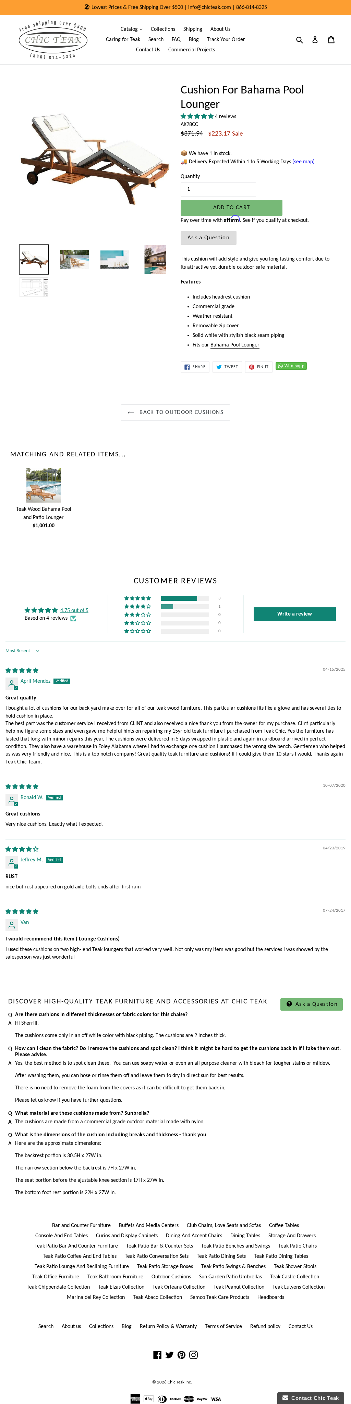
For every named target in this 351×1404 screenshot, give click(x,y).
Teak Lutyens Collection (299, 1287)
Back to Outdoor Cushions (180, 412)
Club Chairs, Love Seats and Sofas (224, 1225)
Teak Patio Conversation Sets (157, 1256)
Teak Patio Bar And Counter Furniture (76, 1246)
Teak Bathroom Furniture (115, 1277)
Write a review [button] (294, 614)
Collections (163, 29)
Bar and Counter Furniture (81, 1225)
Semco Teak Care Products (219, 1297)
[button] (198, 116)
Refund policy (265, 1326)
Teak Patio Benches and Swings (235, 1246)
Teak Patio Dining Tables (281, 1256)
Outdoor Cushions (171, 1277)
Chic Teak (176, 1382)
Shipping (192, 29)
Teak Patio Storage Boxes (165, 1266)
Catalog (133, 29)
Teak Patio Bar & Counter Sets (159, 1246)
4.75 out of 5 (74, 611)
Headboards (270, 1297)
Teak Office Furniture (55, 1277)
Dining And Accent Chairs (194, 1236)
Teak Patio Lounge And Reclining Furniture (82, 1266)
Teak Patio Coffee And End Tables (80, 1256)
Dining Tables (245, 1236)
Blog (194, 39)
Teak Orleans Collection (179, 1287)
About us (71, 1326)
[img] (21, 671)
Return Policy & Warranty (168, 1326)
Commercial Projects (191, 50)
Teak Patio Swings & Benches (233, 1266)
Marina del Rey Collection (96, 1297)
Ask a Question (208, 238)
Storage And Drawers (292, 1236)
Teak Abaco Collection (157, 1297)
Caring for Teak (123, 39)
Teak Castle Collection (294, 1277)
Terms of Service (223, 1326)
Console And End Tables (61, 1236)
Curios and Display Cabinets (127, 1236)
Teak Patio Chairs (297, 1246)
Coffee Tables (284, 1225)
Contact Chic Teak (313, 1398)
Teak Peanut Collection (239, 1287)
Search (156, 39)
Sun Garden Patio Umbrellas (230, 1277)
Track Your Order (226, 39)
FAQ (176, 39)
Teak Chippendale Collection (58, 1287)
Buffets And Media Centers (149, 1225)
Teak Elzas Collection (121, 1287)
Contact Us (148, 50)
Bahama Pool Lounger (234, 345)
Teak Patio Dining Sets (221, 1256)
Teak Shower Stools (295, 1266)
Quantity (190, 176)
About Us (220, 29)
